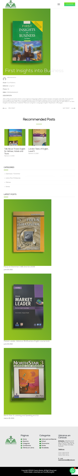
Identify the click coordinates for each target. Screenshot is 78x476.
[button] (72, 470)
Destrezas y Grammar (13, 174)
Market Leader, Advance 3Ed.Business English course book (27, 341)
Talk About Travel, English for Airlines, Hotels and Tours (14, 151)
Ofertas (8, 182)
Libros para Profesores (13, 178)
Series (8, 186)
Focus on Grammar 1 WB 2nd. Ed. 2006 (19, 267)
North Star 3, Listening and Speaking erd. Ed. (21, 415)
